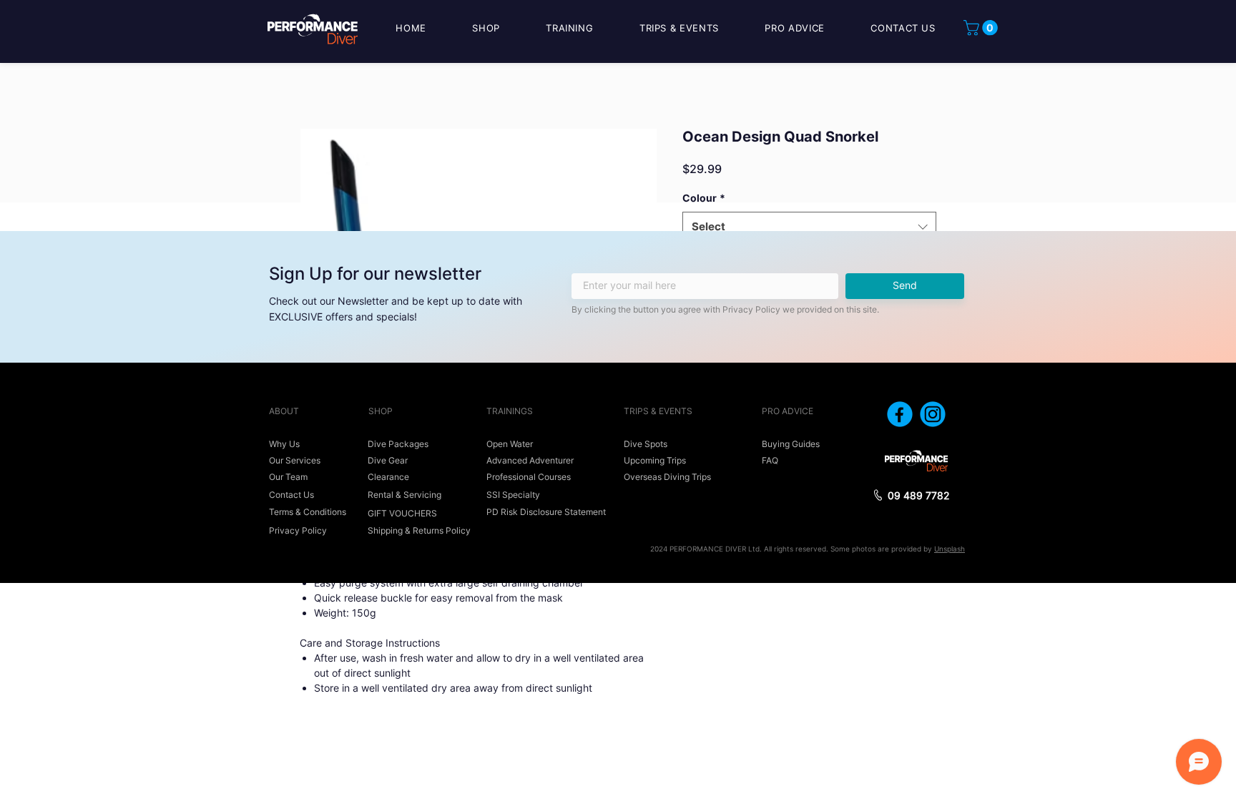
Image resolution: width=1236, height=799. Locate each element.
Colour (703, 198)
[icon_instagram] (933, 414)
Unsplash (949, 548)
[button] (982, 28)
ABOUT (284, 411)
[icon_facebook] (900, 414)
